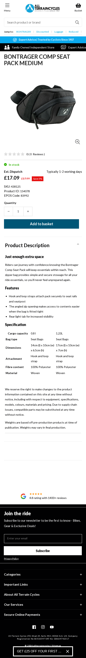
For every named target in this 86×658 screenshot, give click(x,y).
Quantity (10, 203)
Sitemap (56, 645)
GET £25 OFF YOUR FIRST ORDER (40, 651)
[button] (43, 244)
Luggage (58, 31)
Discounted (42, 31)
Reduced (73, 31)
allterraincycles (41, 645)
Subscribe (43, 551)
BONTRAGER (23, 31)
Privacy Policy (11, 558)
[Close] (67, 651)
